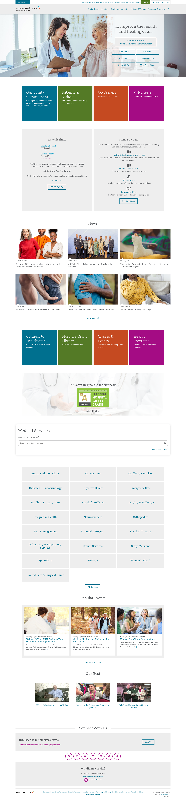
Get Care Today (128, 201)
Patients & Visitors (138, 9)
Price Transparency (89, 792)
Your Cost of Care (147, 65)
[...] (46, 649)
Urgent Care (129, 181)
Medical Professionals (100, 2)
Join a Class (123, 59)
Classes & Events (159, 2)
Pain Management (45, 532)
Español (83, 2)
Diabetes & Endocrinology (45, 488)
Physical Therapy (140, 532)
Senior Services (93, 546)
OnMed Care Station (128, 169)
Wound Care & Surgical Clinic (45, 575)
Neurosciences (93, 517)
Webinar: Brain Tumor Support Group (137, 639)
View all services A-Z (160, 449)
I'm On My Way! (57, 187)
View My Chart (148, 59)
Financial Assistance (74, 792)
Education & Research (157, 9)
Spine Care (45, 561)
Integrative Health (45, 517)
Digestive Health (93, 488)
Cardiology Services (140, 474)
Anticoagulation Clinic (45, 474)
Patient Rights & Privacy (103, 792)
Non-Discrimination (118, 792)
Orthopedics (140, 517)
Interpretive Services (95, 780)
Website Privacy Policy (93, 794)
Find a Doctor (93, 9)
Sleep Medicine (140, 546)
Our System (22, 2)
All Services (93, 587)
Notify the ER (57, 181)
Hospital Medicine (92, 503)
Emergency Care (128, 192)
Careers (117, 2)
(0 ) (167, 2)
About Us (90, 2)
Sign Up (148, 742)
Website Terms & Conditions (134, 792)
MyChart (110, 2)
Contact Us (147, 52)
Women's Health (140, 561)
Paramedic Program (93, 532)
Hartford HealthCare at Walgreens (129, 155)
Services (105, 9)
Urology (93, 561)
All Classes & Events (92, 662)
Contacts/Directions (134, 2)
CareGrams (124, 2)
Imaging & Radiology (141, 503)
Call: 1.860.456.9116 (89, 776)
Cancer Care (93, 474)
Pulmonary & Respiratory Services (45, 546)
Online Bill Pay (124, 65)
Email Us (100, 776)
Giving (146, 2)
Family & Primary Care (45, 503)
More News (92, 318)
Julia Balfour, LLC (165, 794)
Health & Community (119, 9)
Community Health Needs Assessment (55, 792)
